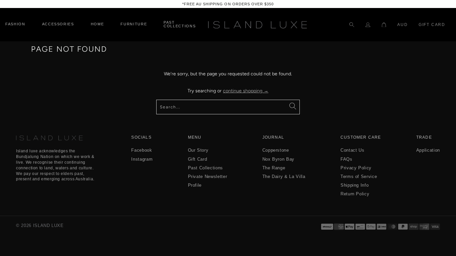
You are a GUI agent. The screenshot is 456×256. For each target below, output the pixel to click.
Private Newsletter (207, 176)
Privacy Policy (356, 167)
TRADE (424, 137)
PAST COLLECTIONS (180, 24)
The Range (273, 167)
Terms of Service (358, 176)
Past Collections (205, 167)
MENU (195, 137)
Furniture (134, 24)
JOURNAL (273, 137)
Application (428, 150)
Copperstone (275, 150)
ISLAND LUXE (48, 225)
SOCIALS (141, 137)
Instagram (142, 159)
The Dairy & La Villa (283, 176)
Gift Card (432, 25)
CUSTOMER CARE (360, 137)
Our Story (198, 150)
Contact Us (352, 150)
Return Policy (354, 193)
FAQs (346, 159)
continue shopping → (245, 91)
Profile (195, 185)
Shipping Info (354, 185)
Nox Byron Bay (278, 159)
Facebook (141, 150)
